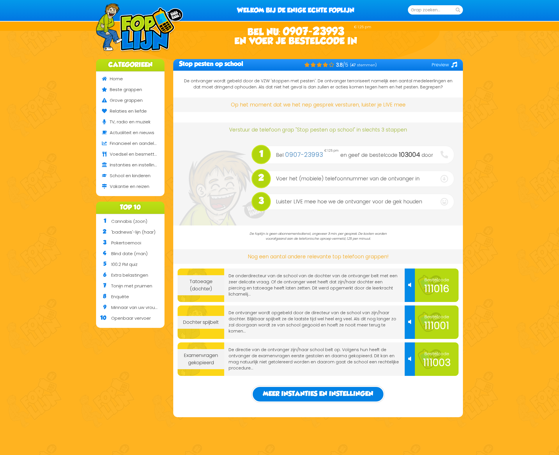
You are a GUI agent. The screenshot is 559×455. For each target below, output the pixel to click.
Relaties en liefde (128, 111)
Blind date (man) (125, 253)
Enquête (116, 297)
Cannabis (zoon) (125, 221)
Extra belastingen (125, 275)
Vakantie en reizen (129, 186)
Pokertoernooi (122, 243)
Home (116, 79)
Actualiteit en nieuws (132, 132)
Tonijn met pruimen (127, 286)
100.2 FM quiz (120, 264)
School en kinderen (130, 176)
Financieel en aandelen (135, 143)
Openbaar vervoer (125, 318)
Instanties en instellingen (136, 165)
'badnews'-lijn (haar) (129, 232)
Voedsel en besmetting (135, 154)
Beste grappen (126, 89)
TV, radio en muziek (130, 122)
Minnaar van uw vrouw (130, 307)
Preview (440, 64)
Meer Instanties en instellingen (318, 394)
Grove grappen (126, 100)
